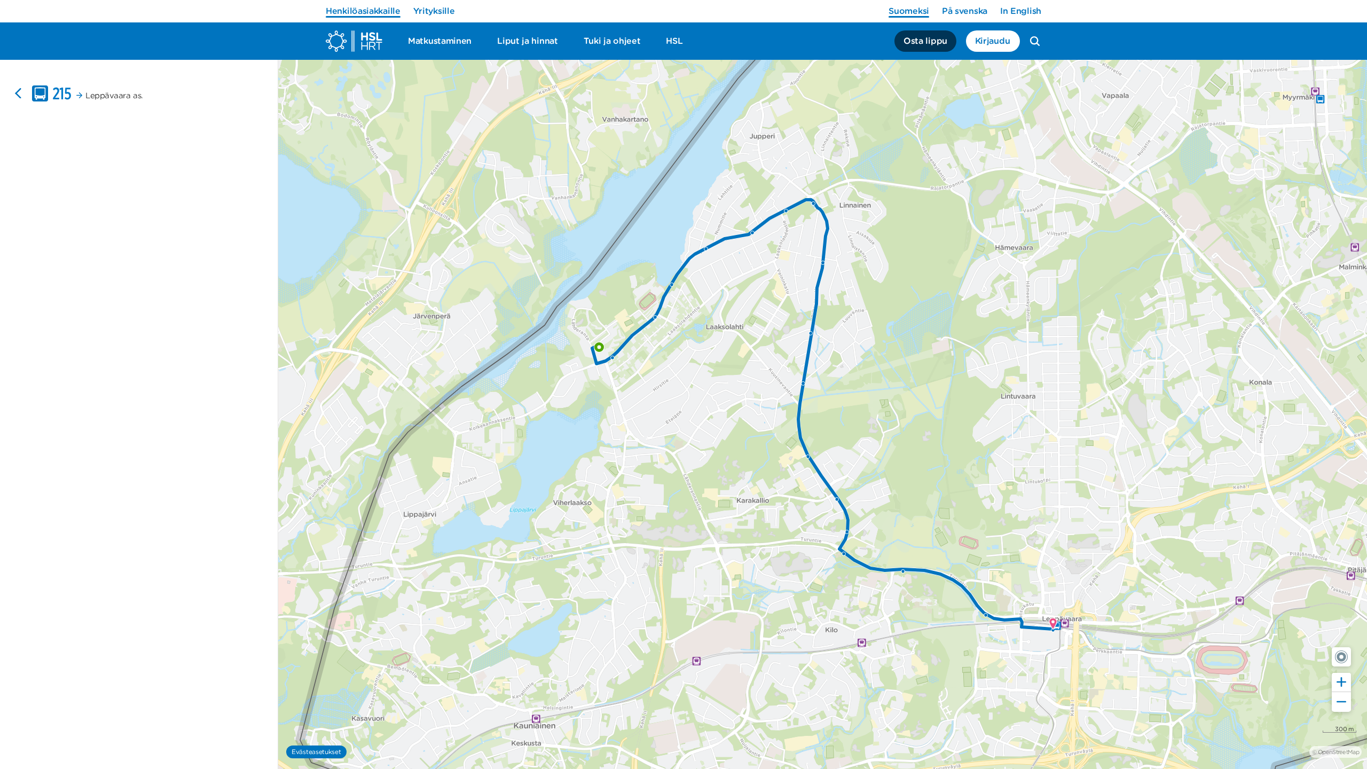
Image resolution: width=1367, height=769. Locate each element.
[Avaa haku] (1035, 41)
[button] (1341, 656)
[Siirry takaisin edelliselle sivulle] (18, 93)
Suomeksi (909, 11)
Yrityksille (434, 11)
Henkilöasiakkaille (363, 11)
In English (1020, 11)
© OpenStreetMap (1335, 752)
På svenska (964, 11)
